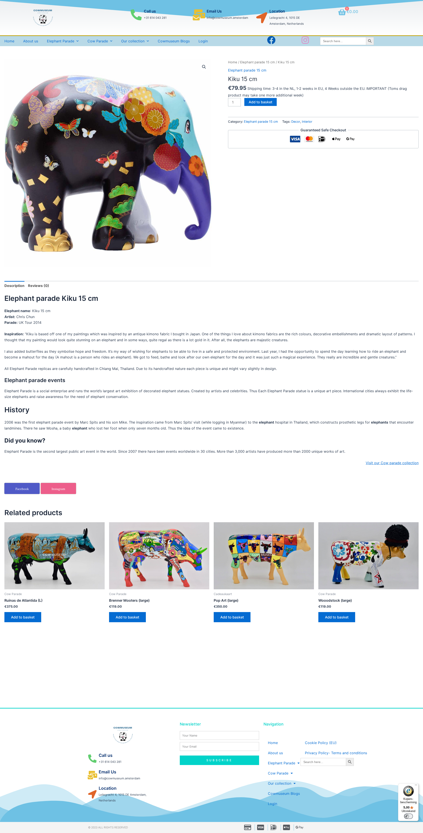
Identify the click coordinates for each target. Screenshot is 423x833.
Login (203, 41)
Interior (307, 121)
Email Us (214, 11)
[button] (204, 67)
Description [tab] (14, 285)
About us (30, 41)
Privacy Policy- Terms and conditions (336, 753)
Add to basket (260, 102)
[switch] (408, 816)
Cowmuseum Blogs (174, 41)
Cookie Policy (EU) (321, 743)
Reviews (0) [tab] (38, 285)
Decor (295, 121)
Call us (150, 11)
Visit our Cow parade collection (392, 463)
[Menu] (416, 786)
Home (9, 41)
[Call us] (136, 14)
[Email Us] (198, 14)
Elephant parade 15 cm (257, 62)
